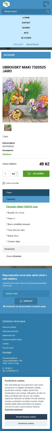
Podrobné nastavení (14, 409)
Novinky (26, 28)
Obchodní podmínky (10, 331)
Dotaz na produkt (12, 183)
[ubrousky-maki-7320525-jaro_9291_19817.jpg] (25, 99)
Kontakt (26, 23)
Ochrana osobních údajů (12, 340)
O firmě (26, 18)
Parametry (10, 199)
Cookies (6, 344)
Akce (26, 33)
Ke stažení (26, 38)
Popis (9, 192)
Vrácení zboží (8, 348)
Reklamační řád (9, 335)
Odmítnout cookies (26, 423)
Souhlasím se (25, 306)
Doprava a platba (9, 327)
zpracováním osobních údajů (32, 306)
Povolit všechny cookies (26, 417)
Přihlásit (18, 44)
